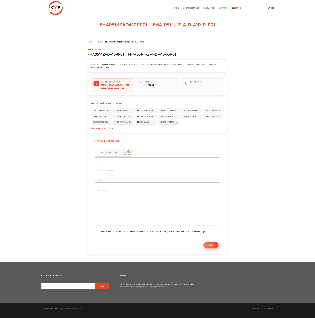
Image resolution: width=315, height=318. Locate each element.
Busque (102, 286)
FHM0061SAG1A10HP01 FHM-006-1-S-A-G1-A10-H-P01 (147, 116)
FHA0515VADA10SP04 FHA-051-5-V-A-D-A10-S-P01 (169, 110)
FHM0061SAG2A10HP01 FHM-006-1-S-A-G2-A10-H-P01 (125, 122)
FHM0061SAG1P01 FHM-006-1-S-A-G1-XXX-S (192, 116)
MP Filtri (100, 42)
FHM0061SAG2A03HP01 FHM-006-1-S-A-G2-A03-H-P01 (214, 116)
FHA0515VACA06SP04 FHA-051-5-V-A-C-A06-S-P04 (147, 110)
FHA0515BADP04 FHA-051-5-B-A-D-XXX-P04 (125, 110)
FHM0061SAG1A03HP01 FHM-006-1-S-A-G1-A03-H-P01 (102, 116)
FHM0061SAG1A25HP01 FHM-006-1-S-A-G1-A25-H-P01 (169, 116)
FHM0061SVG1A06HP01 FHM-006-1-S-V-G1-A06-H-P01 (169, 122)
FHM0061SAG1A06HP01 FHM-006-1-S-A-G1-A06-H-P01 (125, 116)
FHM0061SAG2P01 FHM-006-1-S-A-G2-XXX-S (147, 122)
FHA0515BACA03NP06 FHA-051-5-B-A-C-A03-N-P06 (102, 110)
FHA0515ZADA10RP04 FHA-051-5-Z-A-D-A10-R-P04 (192, 110)
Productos (91, 42)
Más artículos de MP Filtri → (102, 128)
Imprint (256, 309)
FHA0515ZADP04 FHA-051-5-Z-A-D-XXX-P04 (214, 110)
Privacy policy (267, 309)
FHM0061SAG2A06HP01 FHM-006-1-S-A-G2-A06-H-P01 (102, 122)
